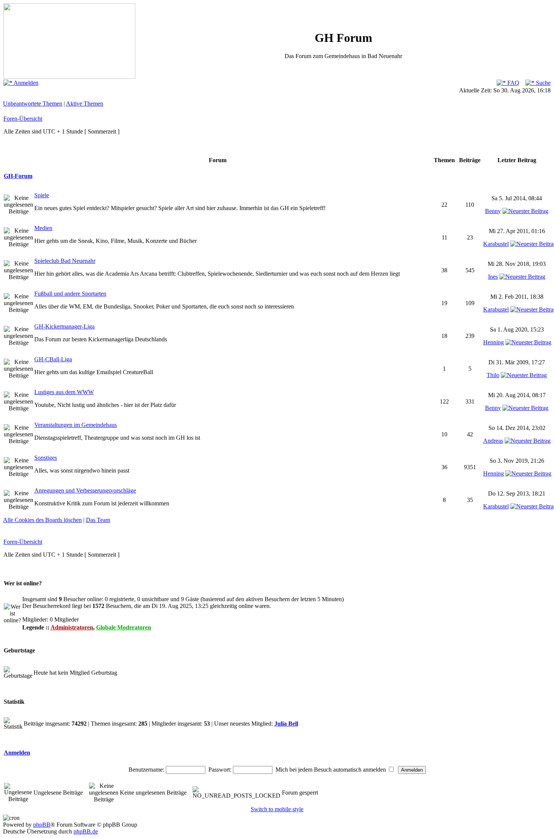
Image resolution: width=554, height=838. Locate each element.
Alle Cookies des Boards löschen (42, 520)
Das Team (98, 520)
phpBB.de (85, 831)
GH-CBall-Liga (53, 359)
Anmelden (25, 83)
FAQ (512, 83)
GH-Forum (18, 176)
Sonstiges (45, 457)
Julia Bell (286, 723)
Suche (542, 83)
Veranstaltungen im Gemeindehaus (75, 425)
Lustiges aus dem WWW (64, 392)
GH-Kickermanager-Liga (64, 326)
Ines (493, 276)
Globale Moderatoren (123, 627)
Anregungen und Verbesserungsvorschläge (85, 490)
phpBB (42, 824)
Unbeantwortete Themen (32, 103)
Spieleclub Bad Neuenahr (64, 261)
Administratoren (72, 627)
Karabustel (496, 244)
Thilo (493, 375)
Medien (43, 228)
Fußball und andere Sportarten (70, 293)
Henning (493, 342)
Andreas (493, 440)
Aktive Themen (84, 103)
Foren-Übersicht (22, 118)
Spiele (41, 195)
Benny (493, 211)
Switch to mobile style (277, 809)
